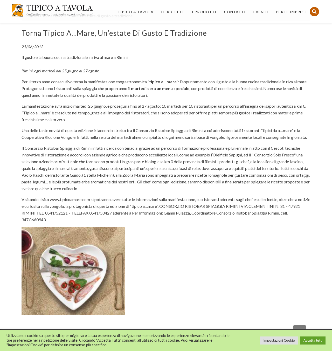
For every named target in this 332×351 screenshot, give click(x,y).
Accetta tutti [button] (312, 340)
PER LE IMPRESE (291, 12)
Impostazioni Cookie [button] (279, 340)
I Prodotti (204, 12)
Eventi (260, 12)
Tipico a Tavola (135, 12)
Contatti (235, 12)
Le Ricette (172, 12)
